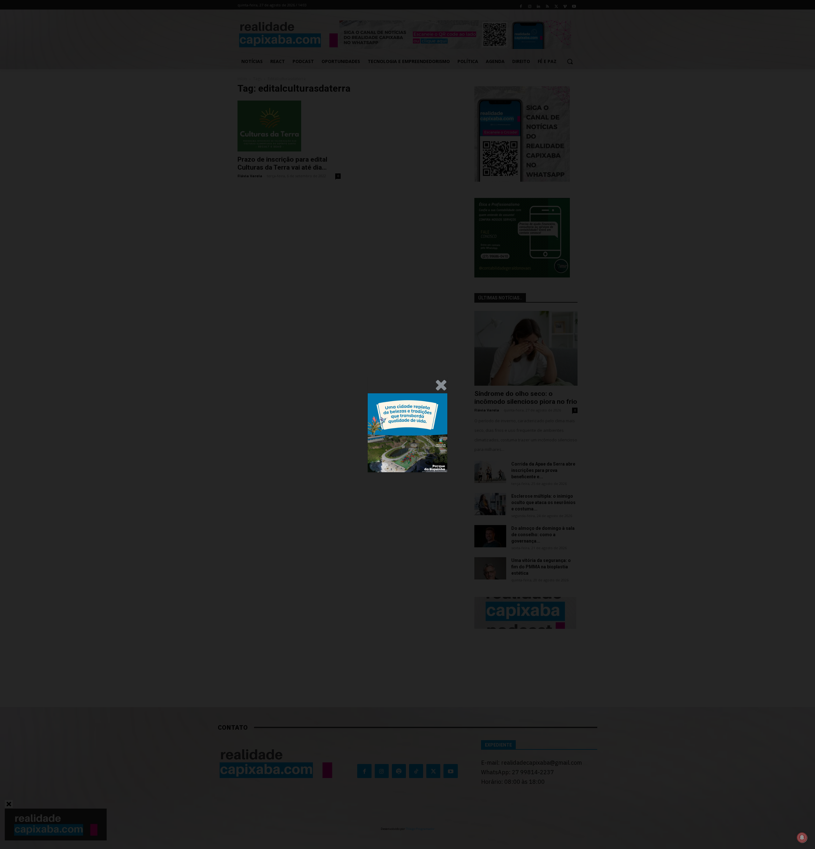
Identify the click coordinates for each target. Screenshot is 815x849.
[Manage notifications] (802, 837)
